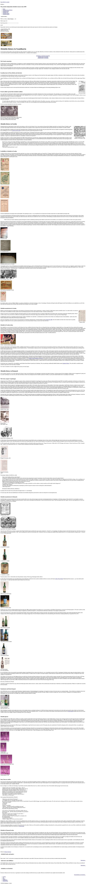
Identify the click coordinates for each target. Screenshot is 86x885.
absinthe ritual (5, 880)
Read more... (83, 865)
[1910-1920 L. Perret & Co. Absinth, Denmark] (4, 545)
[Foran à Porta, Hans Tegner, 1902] (4, 422)
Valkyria (67, 363)
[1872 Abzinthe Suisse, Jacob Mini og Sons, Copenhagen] (5, 514)
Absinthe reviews (6, 13)
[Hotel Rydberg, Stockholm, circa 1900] (6, 289)
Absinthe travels (6, 11)
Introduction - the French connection (43, 55)
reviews (4, 876)
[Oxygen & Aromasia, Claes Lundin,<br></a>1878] (4, 471)
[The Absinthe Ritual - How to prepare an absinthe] (6, 46)
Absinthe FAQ (5, 12)
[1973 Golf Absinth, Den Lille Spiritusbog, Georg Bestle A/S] (4, 668)
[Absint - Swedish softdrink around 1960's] (8, 343)
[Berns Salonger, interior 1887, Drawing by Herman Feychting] (8, 278)
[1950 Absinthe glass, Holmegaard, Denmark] (5, 774)
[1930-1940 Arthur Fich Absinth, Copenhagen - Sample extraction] (4, 606)
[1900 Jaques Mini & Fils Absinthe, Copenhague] (8, 527)
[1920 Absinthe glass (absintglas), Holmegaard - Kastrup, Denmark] (4, 740)
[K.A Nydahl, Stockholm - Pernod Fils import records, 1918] (3, 237)
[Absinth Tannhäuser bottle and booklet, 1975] (4, 706)
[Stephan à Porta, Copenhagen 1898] (4, 408)
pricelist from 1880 (48, 319)
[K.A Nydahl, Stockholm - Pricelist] (5, 250)
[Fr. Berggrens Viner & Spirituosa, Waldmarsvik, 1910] (4, 184)
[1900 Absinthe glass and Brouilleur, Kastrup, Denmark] (3, 751)
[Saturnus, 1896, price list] (82, 321)
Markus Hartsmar (7, 851)
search (1, 25)
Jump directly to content (4, 2)
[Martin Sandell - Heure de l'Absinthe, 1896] (9, 116)
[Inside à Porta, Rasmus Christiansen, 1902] (6, 437)
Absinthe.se (2, 4)
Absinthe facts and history (7, 10)
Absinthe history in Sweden (43, 56)
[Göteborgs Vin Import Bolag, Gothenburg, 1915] (4, 197)
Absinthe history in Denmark (43, 57)
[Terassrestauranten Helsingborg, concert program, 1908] (3, 300)
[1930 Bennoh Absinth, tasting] (4, 640)
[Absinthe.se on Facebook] (0, 870)
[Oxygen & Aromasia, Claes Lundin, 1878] (4, 457)
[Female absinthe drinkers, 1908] (80, 136)
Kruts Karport (70, 711)
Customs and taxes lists (16, 130)
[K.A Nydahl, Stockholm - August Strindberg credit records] (8, 262)
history (4, 878)
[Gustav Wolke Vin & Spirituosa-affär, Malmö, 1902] (4, 170)
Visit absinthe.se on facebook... (80, 874)
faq (3, 877)
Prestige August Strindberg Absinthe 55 (36, 358)
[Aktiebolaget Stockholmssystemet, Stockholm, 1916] (4, 211)
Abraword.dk (21, 826)
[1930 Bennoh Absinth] (3, 654)
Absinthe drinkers (6, 14)
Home (4, 8)
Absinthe (64, 363)
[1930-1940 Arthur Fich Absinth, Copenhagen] (4, 592)
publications (5, 879)
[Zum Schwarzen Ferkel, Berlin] (82, 92)
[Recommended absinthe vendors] (6, 38)
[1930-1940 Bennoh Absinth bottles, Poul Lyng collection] (4, 626)
